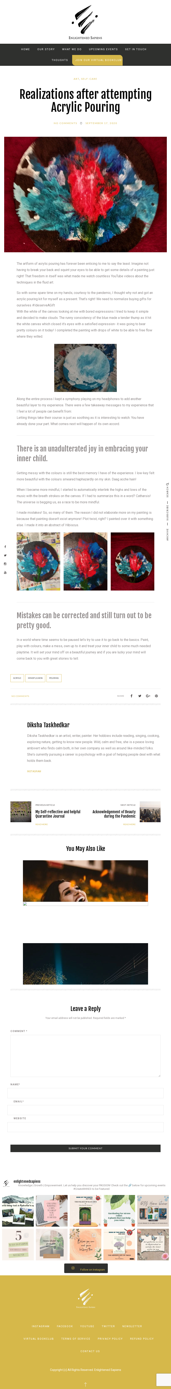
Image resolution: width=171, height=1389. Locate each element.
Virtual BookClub (39, 1338)
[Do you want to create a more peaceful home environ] (119, 1211)
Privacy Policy (110, 1338)
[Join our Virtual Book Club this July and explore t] (85, 1211)
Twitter (108, 1326)
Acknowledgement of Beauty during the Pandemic (114, 814)
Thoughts (60, 60)
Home (25, 49)
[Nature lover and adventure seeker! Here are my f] (18, 1211)
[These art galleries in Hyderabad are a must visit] (153, 1244)
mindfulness (35, 678)
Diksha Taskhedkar (48, 725)
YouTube (87, 1326)
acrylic (17, 678)
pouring (54, 678)
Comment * (18, 1031)
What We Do (72, 49)
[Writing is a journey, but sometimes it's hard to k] (52, 1211)
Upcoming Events (103, 49)
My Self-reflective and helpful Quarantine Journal (57, 814)
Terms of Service (76, 1338)
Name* (15, 1084)
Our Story (46, 49)
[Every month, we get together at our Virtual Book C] (119, 1244)
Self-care (89, 78)
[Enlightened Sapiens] (85, 22)
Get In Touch (136, 49)
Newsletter (132, 1326)
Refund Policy (142, 1338)
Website (20, 1118)
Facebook (65, 1326)
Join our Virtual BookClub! (99, 60)
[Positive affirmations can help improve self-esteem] (85, 1244)
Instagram (34, 771)
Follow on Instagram (92, 1269)
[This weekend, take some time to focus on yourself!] (18, 1244)
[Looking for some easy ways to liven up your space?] (153, 1211)
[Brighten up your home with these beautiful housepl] (52, 1244)
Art (76, 78)
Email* (19, 1101)
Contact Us (90, 1351)
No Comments (65, 123)
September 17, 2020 (101, 123)
